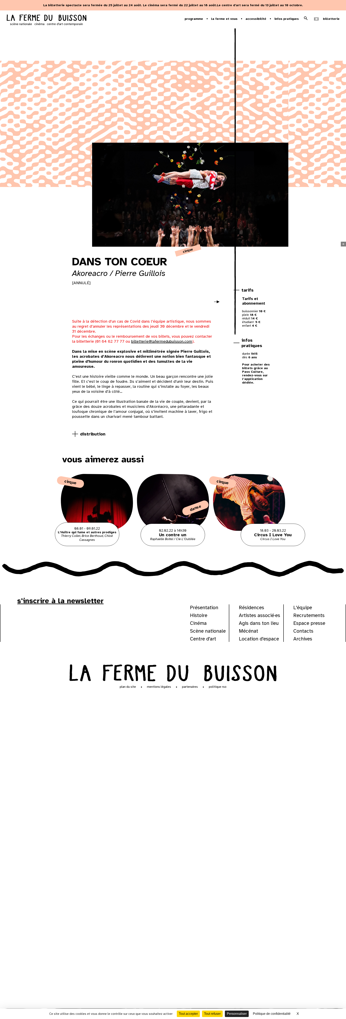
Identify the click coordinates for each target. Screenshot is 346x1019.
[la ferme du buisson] (46, 18)
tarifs (247, 290)
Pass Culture (252, 372)
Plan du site (128, 687)
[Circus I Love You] (249, 545)
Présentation (204, 607)
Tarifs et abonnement (253, 301)
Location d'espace (259, 639)
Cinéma (198, 623)
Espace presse (309, 623)
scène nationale (21, 24)
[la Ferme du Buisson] (173, 672)
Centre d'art (203, 639)
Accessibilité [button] (255, 19)
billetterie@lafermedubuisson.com (161, 341)
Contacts (303, 631)
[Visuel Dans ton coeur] (91, 303)
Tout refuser (212, 1013)
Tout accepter (188, 1013)
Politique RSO (217, 687)
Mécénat (248, 631)
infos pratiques (251, 342)
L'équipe (302, 607)
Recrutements (309, 615)
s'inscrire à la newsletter (60, 600)
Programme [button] (194, 19)
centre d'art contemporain (65, 24)
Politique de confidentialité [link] (272, 1013)
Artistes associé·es (259, 615)
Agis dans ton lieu (259, 623)
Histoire (198, 615)
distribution (93, 434)
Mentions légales (159, 687)
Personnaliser (237, 1013)
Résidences (251, 607)
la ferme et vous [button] (224, 19)
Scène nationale (208, 631)
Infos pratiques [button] (286, 19)
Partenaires (190, 687)
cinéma (39, 24)
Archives (302, 639)
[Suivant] (218, 304)
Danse (195, 507)
